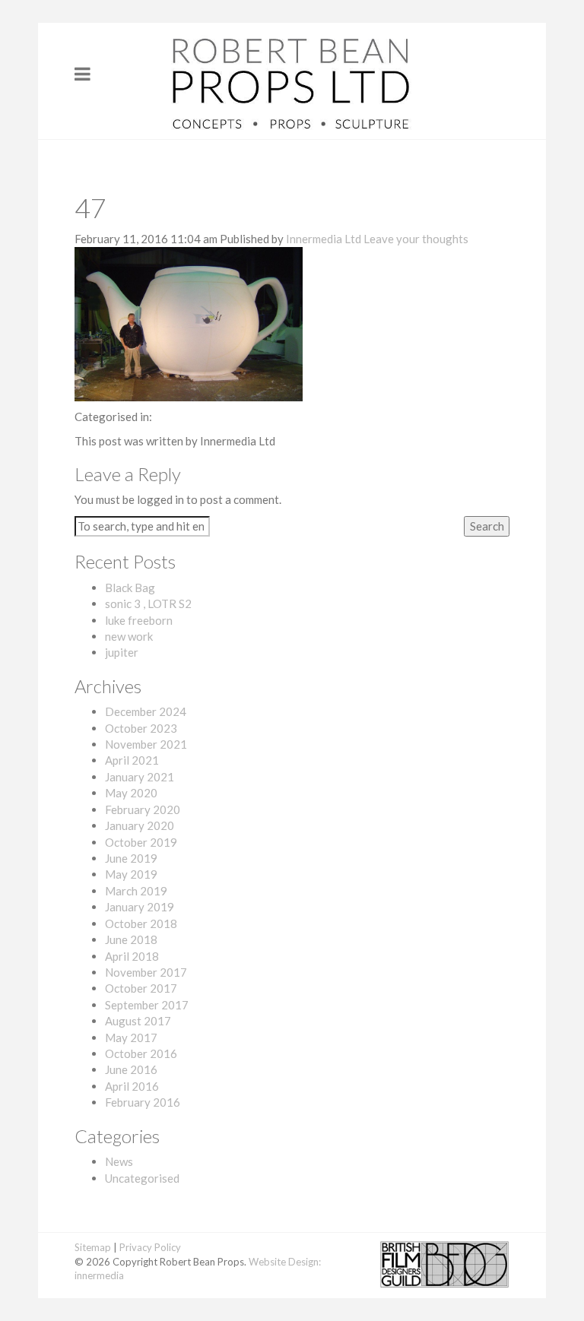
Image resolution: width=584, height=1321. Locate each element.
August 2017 (138, 1021)
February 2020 (142, 809)
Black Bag (130, 587)
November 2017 (146, 972)
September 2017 (147, 1005)
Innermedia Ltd (323, 239)
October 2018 (141, 923)
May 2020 (131, 793)
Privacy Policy (150, 1247)
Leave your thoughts (415, 239)
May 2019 (131, 874)
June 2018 (131, 939)
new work (129, 636)
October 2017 (141, 988)
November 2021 (146, 744)
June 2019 (131, 858)
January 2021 (139, 777)
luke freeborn (139, 620)
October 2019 (141, 842)
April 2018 (132, 956)
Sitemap (93, 1247)
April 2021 (132, 760)
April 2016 (132, 1086)
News (119, 1161)
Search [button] (487, 526)
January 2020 (139, 825)
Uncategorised (142, 1178)
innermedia (99, 1275)
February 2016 (142, 1102)
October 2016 (141, 1053)
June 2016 (131, 1069)
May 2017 (131, 1037)
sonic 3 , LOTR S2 (148, 603)
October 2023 (141, 728)
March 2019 (136, 891)
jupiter (121, 652)
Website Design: (285, 1262)
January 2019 (139, 907)
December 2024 (145, 711)
